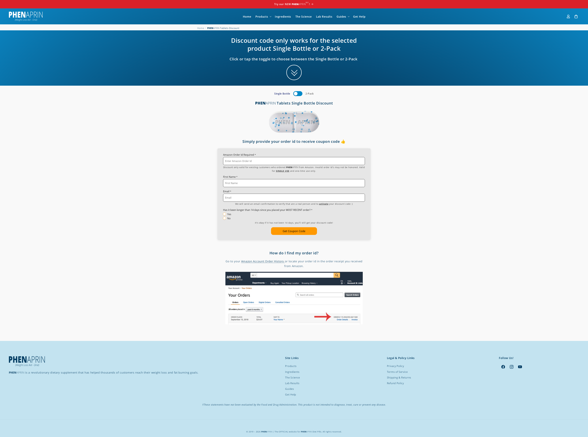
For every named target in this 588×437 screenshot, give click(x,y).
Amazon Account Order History (263, 261)
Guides (289, 389)
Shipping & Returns (399, 377)
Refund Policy (395, 383)
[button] (263, 16)
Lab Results (292, 383)
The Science (292, 377)
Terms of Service (397, 372)
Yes (229, 214)
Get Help (290, 394)
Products (291, 366)
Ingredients (292, 372)
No (229, 218)
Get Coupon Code (294, 231)
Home (200, 28)
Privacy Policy (395, 366)
